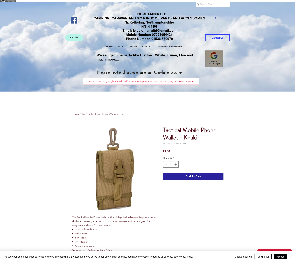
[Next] (271, 46)
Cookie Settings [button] (243, 256)
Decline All (263, 256)
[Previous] (24, 46)
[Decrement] (165, 164)
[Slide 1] (144, 83)
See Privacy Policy (183, 256)
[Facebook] (74, 20)
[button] (215, 18)
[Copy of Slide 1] (147, 83)
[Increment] (176, 164)
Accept (280, 256)
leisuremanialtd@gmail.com (155, 30)
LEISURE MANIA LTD (149, 14)
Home (75, 114)
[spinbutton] (171, 164)
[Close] (291, 256)
